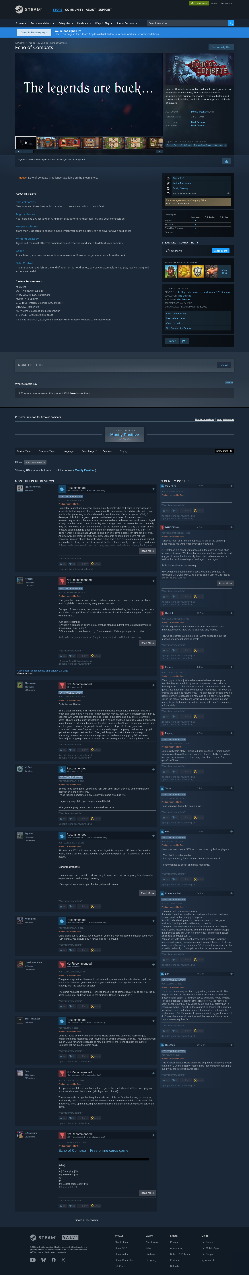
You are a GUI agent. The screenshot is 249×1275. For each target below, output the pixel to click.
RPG (218, 292)
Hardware (151, 1254)
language (225, 3)
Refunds (174, 1266)
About (91, 9)
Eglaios (29, 833)
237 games (29, 837)
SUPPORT (105, 9)
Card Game (185, 145)
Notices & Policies (180, 1254)
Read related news (175, 318)
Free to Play (172, 145)
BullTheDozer (32, 1018)
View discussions (174, 323)
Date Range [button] (88, 451)
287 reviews (30, 1078)
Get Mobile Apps (210, 1248)
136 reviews (30, 1137)
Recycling (151, 1260)
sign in (214, 3)
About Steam (122, 1242)
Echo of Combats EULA (177, 203)
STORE (58, 9)
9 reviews (29, 490)
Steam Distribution (124, 1260)
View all (229, 383)
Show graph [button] (222, 451)
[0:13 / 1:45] (89, 94)
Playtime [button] (107, 451)
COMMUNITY (74, 9)
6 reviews (29, 922)
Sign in (21, 159)
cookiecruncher (33, 962)
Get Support (207, 1254)
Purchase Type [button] (47, 451)
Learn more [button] (220, 250)
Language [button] (68, 451)
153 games (29, 582)
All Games (20, 42)
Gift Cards (120, 1266)
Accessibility (177, 1248)
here (73, 393)
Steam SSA (121, 1248)
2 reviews (29, 1022)
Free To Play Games (38, 42)
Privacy (174, 1242)
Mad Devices (198, 122)
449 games (29, 687)
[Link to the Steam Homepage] (28, 12)
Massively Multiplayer (203, 292)
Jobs (148, 1248)
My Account (207, 1260)
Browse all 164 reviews (86, 1220)
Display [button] (124, 451)
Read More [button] (147, 550)
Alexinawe (30, 683)
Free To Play (179, 292)
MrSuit (28, 767)
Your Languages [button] (34, 462)
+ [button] (225, 145)
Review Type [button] (24, 451)
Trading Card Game (202, 145)
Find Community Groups (178, 328)
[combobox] (187, 23)
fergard (29, 578)
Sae (27, 1071)
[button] (21, 23)
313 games (29, 966)
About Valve (152, 1242)
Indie (188, 292)
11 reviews (29, 586)
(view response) (24, 673)
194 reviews (30, 840)
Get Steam (207, 1242)
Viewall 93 (225, 271)
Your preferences (225, 419)
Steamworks (121, 1254)
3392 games (30, 1075)
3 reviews (29, 771)
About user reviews (204, 419)
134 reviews (30, 690)
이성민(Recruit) (33, 486)
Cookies (174, 1260)
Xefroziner (30, 918)
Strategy (218, 145)
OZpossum (31, 1133)
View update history (176, 313)
